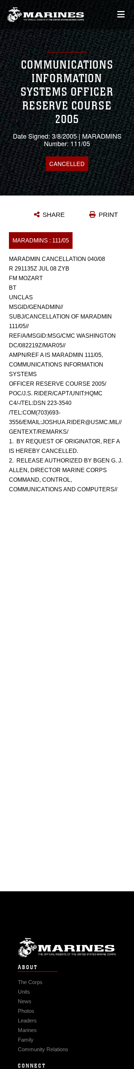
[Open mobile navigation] (121, 14)
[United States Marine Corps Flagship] (45, 14)
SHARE (54, 214)
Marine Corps (67, 947)
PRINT (108, 214)
